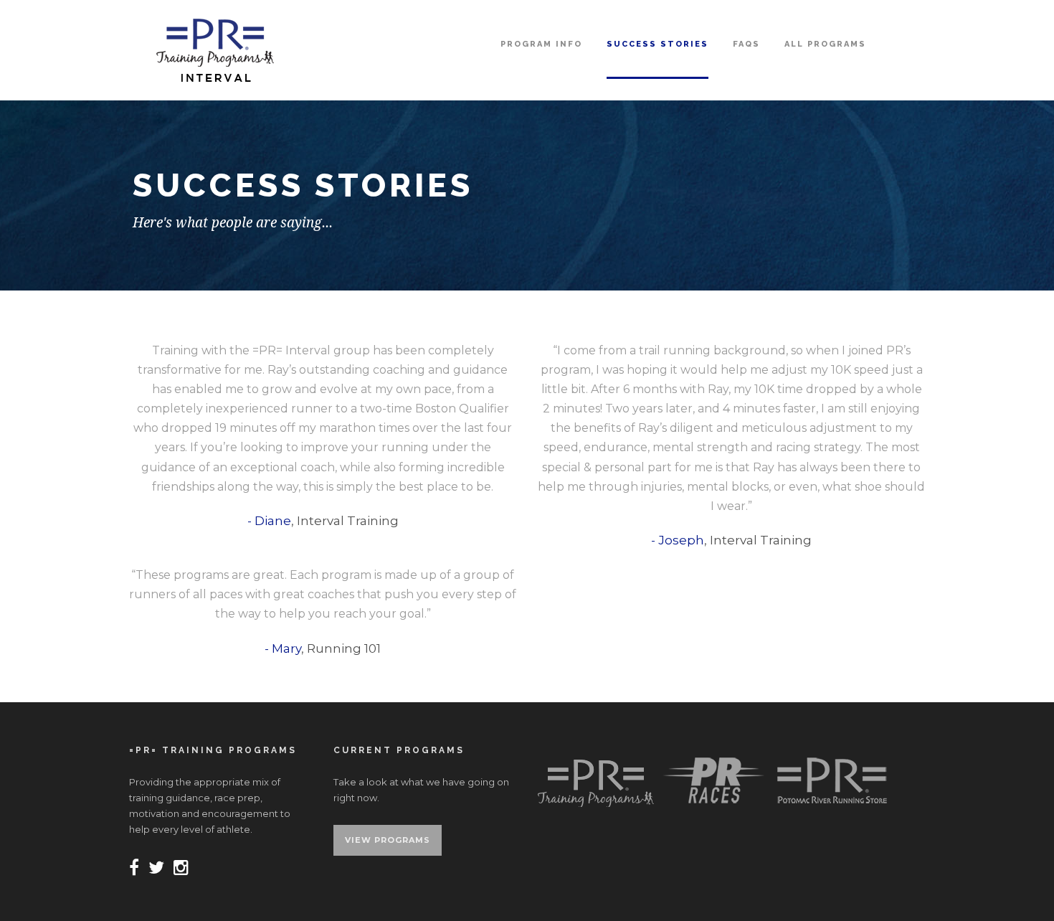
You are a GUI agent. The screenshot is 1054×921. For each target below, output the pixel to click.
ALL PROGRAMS (825, 44)
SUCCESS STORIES (657, 44)
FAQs (746, 44)
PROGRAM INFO (541, 44)
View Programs (387, 840)
